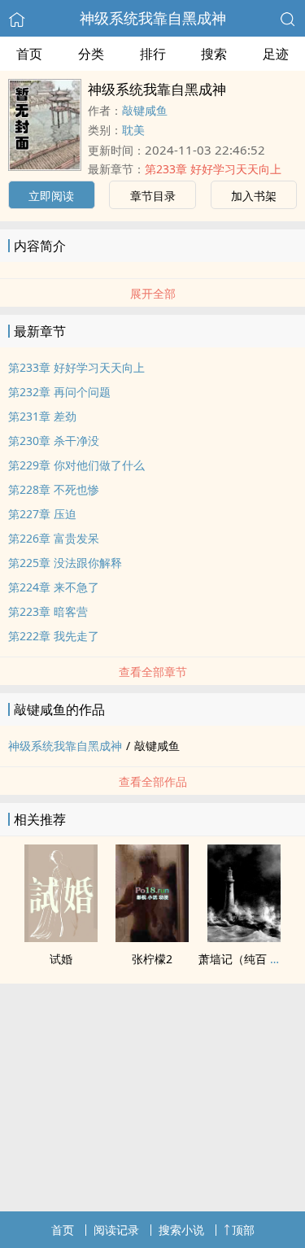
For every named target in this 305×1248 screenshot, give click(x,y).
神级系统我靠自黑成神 (153, 18)
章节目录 (153, 195)
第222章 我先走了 (53, 636)
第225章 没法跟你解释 (65, 562)
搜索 (214, 54)
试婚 (61, 959)
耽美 (133, 129)
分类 (91, 54)
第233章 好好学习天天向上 (213, 169)
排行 (153, 54)
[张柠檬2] (152, 937)
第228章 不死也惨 (53, 489)
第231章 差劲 (42, 416)
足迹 (276, 54)
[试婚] (61, 937)
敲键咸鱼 (145, 110)
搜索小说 (181, 1229)
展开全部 (153, 293)
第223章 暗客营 (48, 611)
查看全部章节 (153, 671)
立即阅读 (51, 195)
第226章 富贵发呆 (53, 538)
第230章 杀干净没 (53, 440)
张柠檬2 (152, 959)
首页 (29, 54)
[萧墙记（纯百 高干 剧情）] (244, 937)
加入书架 (254, 195)
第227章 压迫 (42, 513)
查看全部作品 (153, 781)
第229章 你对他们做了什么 (76, 465)
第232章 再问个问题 (59, 391)
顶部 (243, 1229)
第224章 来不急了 (53, 587)
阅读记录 (116, 1229)
